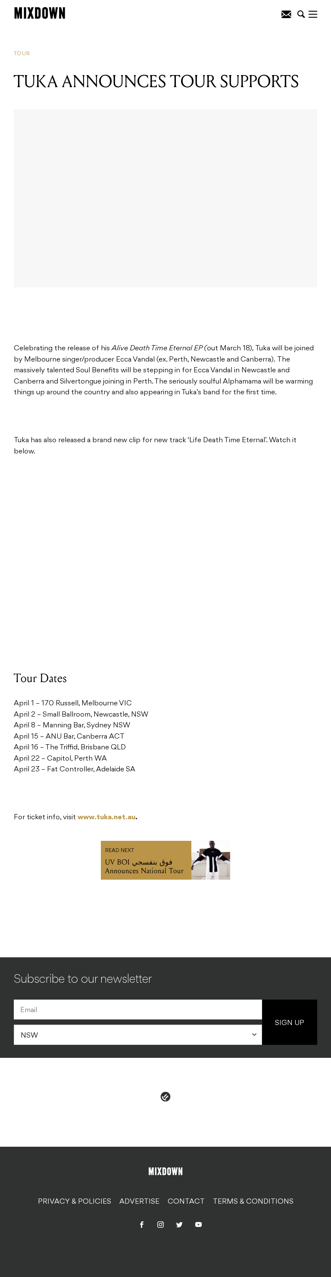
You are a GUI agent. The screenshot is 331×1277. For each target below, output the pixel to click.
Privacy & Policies (74, 1201)
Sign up (289, 1023)
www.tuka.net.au (106, 817)
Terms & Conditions (253, 1201)
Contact (186, 1201)
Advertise (139, 1201)
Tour (22, 54)
